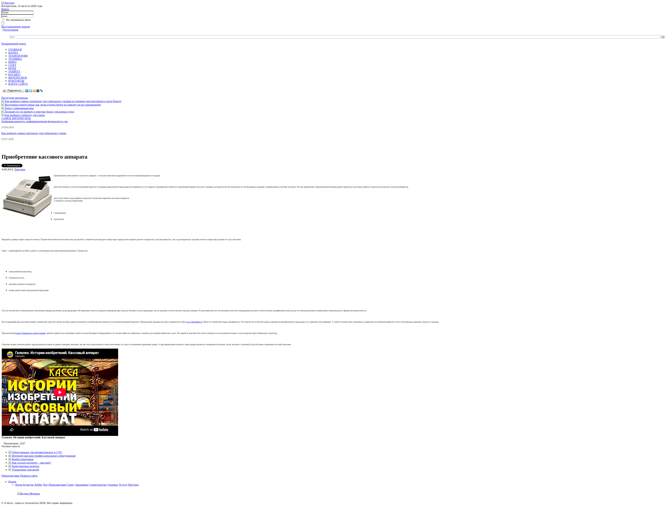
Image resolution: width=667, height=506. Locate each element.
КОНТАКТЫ (16, 80)
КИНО (12, 62)
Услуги (123, 484)
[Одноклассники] (34, 90)
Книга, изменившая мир (19, 108)
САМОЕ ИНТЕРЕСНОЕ (16, 118)
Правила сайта (29, 475)
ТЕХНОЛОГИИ (18, 55)
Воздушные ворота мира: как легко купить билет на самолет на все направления (52, 104)
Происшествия (57, 484)
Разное (12, 481)
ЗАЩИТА (14, 71)
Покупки (19, 169)
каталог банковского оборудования (30, 333)
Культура (28, 484)
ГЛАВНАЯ (15, 49)
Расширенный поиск (13, 43)
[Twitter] (30, 90)
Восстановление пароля (15, 26)
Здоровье (112, 484)
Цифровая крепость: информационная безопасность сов (34, 121)
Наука (18, 484)
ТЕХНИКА (15, 58)
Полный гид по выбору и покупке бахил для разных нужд (39, 111)
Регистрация (10, 29)
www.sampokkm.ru (194, 322)
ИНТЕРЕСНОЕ (17, 77)
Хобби (38, 484)
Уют (45, 484)
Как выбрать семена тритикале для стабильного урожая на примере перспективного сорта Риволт (62, 101)
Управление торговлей (25, 469)
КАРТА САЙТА (18, 83)
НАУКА (13, 52)
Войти (5, 9)
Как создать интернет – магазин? (31, 462)
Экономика (81, 484)
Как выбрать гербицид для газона (24, 115)
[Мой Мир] (38, 90)
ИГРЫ (12, 68)
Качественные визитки (25, 466)
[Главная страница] (7, 2)
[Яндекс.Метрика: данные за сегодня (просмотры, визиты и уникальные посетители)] (28, 493)
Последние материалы (14, 97)
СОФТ (12, 65)
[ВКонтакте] (27, 90)
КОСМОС (14, 74)
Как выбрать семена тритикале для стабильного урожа (33, 133)
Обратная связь (10, 475)
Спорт (70, 484)
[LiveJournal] (41, 90)
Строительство (98, 484)
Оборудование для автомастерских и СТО (36, 452)
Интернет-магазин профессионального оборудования (43, 455)
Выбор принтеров (22, 459)
